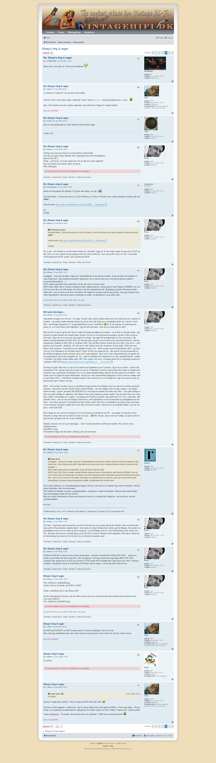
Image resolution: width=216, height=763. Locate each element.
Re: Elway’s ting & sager (57, 57)
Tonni (146, 97)
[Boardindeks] (108, 18)
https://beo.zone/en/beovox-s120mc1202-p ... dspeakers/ (80, 204)
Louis (146, 131)
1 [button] (156, 52)
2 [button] (159, 52)
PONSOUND (148, 71)
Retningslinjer (74, 32)
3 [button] (162, 52)
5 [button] (169, 52)
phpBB (99, 743)
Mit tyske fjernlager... (54, 312)
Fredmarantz (148, 184)
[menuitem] (46, 38)
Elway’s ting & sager (55, 48)
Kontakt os (89, 32)
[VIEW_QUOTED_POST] (62, 694)
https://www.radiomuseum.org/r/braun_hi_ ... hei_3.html (86, 362)
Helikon (147, 463)
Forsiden (50, 32)
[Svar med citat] (138, 58)
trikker (146, 667)
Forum (61, 32)
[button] (152, 53)
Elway (146, 158)
